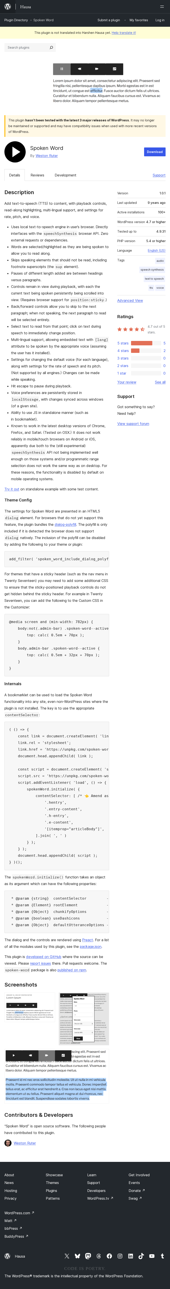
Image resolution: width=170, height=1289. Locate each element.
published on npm (72, 970)
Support (159, 175)
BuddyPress (16, 1236)
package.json (90, 946)
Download (155, 152)
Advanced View (130, 300)
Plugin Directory (16, 20)
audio (160, 260)
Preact (87, 940)
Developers (96, 1190)
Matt (10, 1220)
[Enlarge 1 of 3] (49, 998)
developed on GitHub (43, 956)
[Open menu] (163, 6)
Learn (91, 1175)
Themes (52, 1182)
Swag (135, 1198)
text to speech (154, 278)
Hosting (10, 1190)
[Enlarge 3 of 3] (103, 1055)
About (9, 1175)
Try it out (11, 489)
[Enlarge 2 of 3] (103, 998)
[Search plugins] (51, 47)
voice (160, 287)
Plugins (51, 1190)
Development (65, 175)
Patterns (53, 1198)
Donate (137, 1190)
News (9, 1182)
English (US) (157, 250)
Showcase (54, 1175)
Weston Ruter (47, 155)
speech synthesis (152, 269)
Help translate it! (124, 32)
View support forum (133, 423)
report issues (40, 963)
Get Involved (139, 1175)
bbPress (13, 1228)
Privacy (10, 1198)
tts (151, 287)
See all (160, 382)
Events (134, 1182)
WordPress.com (19, 1213)
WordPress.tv (100, 1198)
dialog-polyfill (65, 524)
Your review (126, 382)
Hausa (20, 1256)
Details (14, 175)
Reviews (37, 175)
